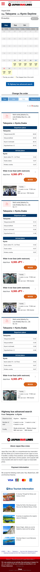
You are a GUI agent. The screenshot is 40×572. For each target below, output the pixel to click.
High (23, 99)
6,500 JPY (14, 64)
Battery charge (31, 428)
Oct (24, 25)
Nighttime (24, 418)
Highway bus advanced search (21, 84)
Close (20, 569)
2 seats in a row (18, 422)
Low (13, 99)
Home (8, 559)
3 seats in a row (30, 422)
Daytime (16, 418)
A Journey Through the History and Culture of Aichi (26, 495)
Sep (15, 25)
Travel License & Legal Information (23, 559)
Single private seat (19, 428)
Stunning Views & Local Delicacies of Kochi (26, 539)
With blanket (28, 430)
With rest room (18, 430)
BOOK (30, 179)
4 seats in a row (18, 424)
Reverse (35, 19)
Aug (6, 25)
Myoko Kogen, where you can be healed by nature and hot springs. (25, 528)
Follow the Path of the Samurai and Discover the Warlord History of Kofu (26, 506)
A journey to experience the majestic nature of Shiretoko (26, 517)
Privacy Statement (7, 566)
